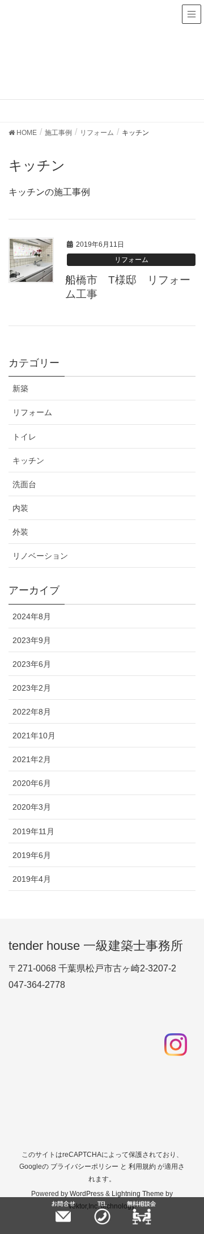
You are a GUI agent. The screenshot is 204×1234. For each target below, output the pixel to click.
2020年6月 (31, 783)
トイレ (24, 436)
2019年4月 (31, 879)
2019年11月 (33, 831)
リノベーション (40, 555)
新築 (20, 388)
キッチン (28, 460)
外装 (20, 531)
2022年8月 (31, 711)
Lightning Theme (138, 1194)
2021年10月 (34, 735)
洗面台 (24, 484)
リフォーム (131, 260)
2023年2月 (31, 687)
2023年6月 (31, 664)
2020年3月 (31, 807)
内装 (20, 508)
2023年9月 (31, 640)
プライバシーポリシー (84, 1166)
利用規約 (142, 1166)
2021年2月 (31, 759)
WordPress (87, 1194)
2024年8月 (31, 616)
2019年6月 (31, 855)
